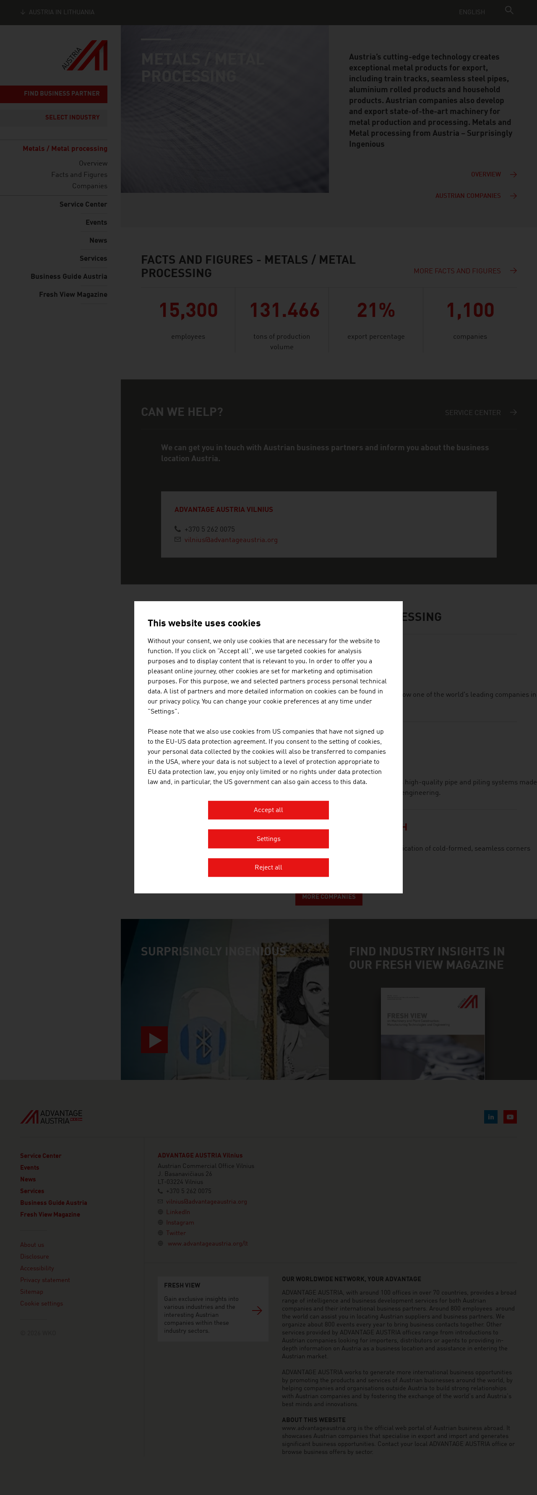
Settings (269, 839)
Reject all (268, 868)
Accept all (268, 810)
